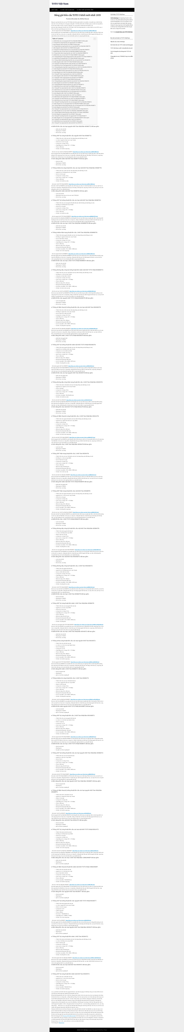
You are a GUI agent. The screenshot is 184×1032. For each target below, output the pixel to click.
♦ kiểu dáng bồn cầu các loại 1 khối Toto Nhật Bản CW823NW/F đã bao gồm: (71, 110)
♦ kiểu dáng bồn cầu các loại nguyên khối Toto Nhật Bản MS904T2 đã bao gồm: (71, 117)
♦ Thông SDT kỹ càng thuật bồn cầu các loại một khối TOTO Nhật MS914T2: (71, 108)
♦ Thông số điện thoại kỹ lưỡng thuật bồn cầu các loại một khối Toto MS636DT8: (72, 60)
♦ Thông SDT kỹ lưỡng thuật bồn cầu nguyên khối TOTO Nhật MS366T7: (70, 115)
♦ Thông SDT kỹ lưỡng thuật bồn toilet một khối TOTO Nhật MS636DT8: (70, 63)
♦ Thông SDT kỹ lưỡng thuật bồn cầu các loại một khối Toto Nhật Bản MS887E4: (71, 49)
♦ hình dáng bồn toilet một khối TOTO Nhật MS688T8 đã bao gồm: (69, 75)
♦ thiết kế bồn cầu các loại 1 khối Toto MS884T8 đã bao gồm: (67, 86)
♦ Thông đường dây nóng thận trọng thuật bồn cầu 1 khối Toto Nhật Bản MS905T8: (73, 67)
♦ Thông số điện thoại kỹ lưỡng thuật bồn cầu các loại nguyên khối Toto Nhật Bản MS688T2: (75, 105)
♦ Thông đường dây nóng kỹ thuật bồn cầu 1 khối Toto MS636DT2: (69, 84)
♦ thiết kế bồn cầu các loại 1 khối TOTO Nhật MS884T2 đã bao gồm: (69, 100)
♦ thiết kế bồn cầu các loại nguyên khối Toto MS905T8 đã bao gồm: (69, 65)
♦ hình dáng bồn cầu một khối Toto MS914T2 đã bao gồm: (67, 107)
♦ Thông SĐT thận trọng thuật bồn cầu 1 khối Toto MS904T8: (68, 74)
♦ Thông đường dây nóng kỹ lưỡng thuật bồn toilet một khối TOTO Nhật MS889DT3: (73, 56)
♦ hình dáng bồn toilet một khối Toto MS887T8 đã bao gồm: (66, 44)
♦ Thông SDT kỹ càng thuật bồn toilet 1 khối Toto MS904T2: (67, 119)
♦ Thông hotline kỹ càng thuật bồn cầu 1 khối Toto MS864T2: (68, 95)
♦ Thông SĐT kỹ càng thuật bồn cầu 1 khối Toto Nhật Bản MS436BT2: (70, 98)
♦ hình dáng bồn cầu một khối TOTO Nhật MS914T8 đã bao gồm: (68, 68)
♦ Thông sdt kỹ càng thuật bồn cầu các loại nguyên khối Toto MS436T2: (70, 91)
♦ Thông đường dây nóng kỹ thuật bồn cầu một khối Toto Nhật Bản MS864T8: (71, 81)
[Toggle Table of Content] (94, 39)
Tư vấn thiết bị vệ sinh (67, 9)
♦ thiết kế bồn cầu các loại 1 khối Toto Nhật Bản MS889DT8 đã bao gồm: (69, 51)
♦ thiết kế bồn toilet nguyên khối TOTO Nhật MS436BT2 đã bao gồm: (69, 96)
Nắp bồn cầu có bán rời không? (117, 41)
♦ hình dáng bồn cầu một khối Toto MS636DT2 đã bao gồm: (67, 82)
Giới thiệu (54, 9)
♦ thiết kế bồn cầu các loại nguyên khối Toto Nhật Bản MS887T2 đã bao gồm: (70, 41)
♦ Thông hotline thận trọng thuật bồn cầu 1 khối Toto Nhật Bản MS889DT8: (70, 53)
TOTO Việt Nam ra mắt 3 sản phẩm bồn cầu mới (121, 48)
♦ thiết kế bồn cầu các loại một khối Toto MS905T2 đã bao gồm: (68, 121)
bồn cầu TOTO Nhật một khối (69, 1015)
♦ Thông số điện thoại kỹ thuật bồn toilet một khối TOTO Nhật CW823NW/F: (71, 112)
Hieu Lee (86, 19)
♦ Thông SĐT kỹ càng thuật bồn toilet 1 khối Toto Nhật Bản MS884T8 (70, 88)
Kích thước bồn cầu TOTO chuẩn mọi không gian (121, 44)
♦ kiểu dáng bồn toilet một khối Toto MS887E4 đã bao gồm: (66, 47)
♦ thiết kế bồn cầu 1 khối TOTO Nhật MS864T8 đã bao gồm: (67, 79)
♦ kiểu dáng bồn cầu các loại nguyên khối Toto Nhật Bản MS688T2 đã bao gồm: (71, 103)
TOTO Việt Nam (60, 3)
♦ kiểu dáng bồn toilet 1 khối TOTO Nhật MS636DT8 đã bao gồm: (68, 61)
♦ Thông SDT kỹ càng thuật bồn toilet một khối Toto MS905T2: (68, 122)
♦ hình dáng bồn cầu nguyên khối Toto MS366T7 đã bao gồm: (67, 114)
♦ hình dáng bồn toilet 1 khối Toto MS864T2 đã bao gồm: (66, 93)
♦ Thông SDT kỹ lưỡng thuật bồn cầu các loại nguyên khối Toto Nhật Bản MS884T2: (73, 102)
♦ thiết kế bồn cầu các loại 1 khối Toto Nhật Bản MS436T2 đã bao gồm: (70, 89)
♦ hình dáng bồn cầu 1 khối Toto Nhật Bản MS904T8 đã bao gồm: (68, 72)
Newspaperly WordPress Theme (99, 1029)
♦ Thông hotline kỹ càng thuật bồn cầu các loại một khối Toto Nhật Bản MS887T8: (71, 46)
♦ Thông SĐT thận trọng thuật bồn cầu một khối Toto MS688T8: (68, 77)
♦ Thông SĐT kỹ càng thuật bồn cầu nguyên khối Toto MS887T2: (68, 42)
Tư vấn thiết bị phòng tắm (85, 9)
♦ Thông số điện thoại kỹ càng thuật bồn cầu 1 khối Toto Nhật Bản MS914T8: (71, 70)
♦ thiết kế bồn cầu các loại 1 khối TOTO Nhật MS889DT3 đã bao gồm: (69, 55)
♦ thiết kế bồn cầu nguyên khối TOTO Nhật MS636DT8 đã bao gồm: (69, 58)
